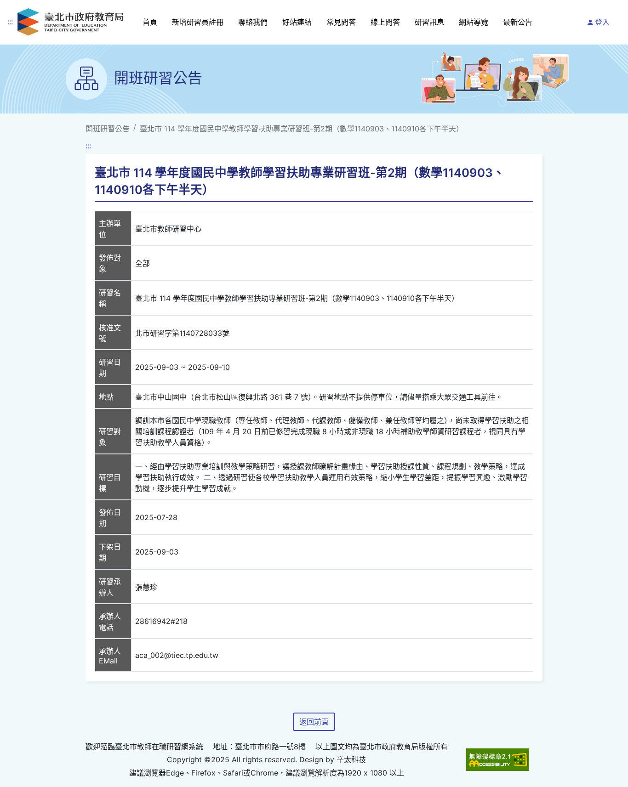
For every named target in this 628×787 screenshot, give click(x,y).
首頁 (150, 22)
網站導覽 (473, 22)
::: (10, 21)
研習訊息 (429, 22)
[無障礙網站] (497, 759)
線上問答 (385, 22)
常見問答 (341, 22)
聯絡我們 (253, 22)
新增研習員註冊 (197, 22)
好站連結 (297, 22)
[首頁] (70, 22)
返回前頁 (314, 721)
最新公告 (517, 22)
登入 (602, 22)
